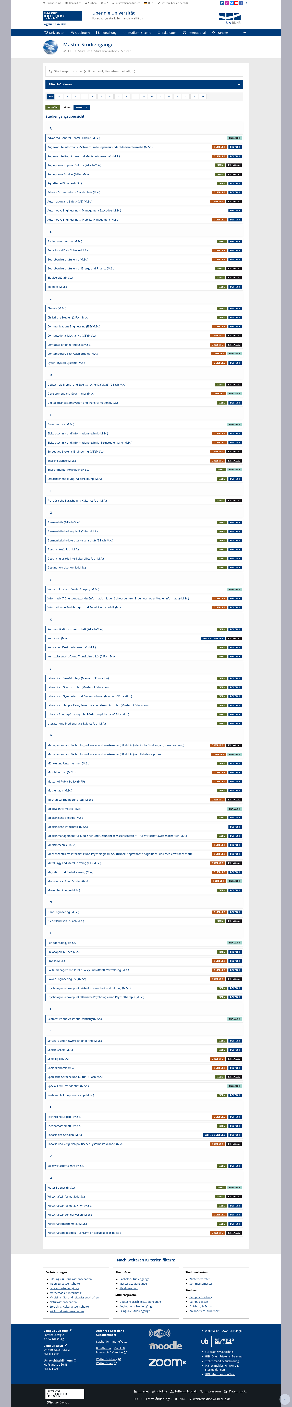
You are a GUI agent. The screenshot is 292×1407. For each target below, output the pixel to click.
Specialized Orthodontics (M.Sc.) (68, 1086)
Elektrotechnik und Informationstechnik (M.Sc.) (77, 433)
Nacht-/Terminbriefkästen (112, 1341)
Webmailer (212, 1331)
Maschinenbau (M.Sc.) (61, 772)
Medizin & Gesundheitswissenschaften (74, 1297)
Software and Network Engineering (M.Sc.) (74, 1041)
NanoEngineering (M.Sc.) (63, 912)
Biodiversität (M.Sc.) (60, 277)
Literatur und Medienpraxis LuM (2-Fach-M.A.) (76, 723)
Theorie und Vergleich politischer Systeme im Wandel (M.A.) (85, 1144)
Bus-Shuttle (103, 1348)
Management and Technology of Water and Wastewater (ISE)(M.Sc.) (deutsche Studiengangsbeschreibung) (115, 745)
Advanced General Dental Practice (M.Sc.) (73, 138)
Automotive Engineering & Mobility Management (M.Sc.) (83, 219)
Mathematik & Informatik (65, 1293)
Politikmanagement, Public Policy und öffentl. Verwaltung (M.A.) (88, 970)
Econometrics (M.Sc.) (60, 424)
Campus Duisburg (200, 1297)
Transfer (222, 32)
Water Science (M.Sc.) (61, 1187)
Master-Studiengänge (133, 1283)
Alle (50, 96)
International (197, 32)
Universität (56, 32)
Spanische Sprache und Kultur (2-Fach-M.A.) (75, 1077)
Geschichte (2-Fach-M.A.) (63, 549)
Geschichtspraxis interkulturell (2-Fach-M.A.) (75, 558)
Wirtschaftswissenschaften (67, 1311)
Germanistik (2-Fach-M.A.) (63, 522)
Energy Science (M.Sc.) (61, 461)
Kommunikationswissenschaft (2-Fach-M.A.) (75, 629)
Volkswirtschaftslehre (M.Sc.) (65, 1166)
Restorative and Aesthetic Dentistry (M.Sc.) (74, 1019)
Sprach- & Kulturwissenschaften (70, 1306)
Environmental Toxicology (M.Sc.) (68, 469)
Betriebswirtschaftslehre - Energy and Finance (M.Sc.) (81, 268)
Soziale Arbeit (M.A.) (60, 1050)
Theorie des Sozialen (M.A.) (64, 1135)
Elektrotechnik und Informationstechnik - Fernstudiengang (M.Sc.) (89, 442)
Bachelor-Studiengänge (134, 1279)
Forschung (109, 32)
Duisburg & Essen (200, 1306)
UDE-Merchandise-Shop (220, 1374)
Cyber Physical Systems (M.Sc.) (66, 363)
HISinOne (211, 1356)
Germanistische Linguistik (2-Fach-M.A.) (72, 531)
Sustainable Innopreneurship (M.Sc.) (70, 1095)
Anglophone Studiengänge (136, 1306)
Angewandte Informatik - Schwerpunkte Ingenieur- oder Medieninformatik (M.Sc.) (100, 147)
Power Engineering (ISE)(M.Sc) (66, 979)
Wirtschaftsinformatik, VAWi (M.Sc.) (69, 1206)
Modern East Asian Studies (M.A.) (68, 881)
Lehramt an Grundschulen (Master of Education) (78, 687)
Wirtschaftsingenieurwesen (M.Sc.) (69, 1214)
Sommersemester (200, 1283)
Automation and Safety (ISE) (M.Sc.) (69, 201)
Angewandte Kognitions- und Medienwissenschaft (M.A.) (83, 156)
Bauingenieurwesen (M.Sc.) (64, 241)
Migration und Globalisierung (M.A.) (70, 872)
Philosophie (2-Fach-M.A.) (63, 952)
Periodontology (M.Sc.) (62, 943)
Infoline (161, 1391)
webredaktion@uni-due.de (212, 1399)
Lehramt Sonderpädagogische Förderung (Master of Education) (88, 714)
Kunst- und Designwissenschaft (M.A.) (71, 647)
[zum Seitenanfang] (284, 1399)
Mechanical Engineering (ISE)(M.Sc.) (70, 799)
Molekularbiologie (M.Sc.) (63, 890)
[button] (73, 3)
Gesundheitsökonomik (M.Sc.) (66, 567)
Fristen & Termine (231, 1356)
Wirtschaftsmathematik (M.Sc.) (67, 1224)
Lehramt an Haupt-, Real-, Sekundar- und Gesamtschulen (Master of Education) (98, 705)
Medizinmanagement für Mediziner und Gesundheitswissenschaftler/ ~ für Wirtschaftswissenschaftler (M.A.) (117, 836)
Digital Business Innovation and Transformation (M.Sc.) (82, 403)
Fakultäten (169, 32)
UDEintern (82, 32)
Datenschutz (238, 1391)
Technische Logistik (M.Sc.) (64, 1117)
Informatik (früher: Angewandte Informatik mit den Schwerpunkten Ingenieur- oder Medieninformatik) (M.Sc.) (118, 598)
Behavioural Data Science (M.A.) (67, 250)
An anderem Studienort (204, 1311)
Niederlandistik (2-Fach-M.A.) (65, 921)
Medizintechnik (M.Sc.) (61, 845)
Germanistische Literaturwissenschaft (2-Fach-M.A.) (80, 540)
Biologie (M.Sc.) (57, 287)
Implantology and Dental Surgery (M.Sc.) (73, 589)
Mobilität (119, 1348)
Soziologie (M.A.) (58, 1059)
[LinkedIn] (222, 3)
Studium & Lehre (139, 32)
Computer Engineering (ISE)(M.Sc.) (69, 345)
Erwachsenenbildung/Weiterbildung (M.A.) (74, 479)
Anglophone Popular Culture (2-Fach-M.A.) (74, 165)
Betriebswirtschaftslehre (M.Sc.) (67, 259)
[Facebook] (241, 3)
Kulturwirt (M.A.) (57, 638)
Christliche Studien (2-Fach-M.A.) (68, 317)
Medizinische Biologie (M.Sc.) (65, 818)
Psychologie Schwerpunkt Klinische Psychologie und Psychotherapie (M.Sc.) (95, 997)
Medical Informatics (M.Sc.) (64, 809)
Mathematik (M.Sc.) (59, 790)
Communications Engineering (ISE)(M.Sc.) (73, 326)
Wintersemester (199, 1279)
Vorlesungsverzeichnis (219, 1352)
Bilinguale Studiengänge (134, 1311)
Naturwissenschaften (63, 1302)
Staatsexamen (128, 1288)
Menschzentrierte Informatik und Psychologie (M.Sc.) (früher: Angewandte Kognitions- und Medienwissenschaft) (119, 854)
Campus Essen (198, 1302)
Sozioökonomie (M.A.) (61, 1068)
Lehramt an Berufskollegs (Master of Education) (78, 678)
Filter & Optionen (60, 84)
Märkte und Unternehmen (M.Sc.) (68, 763)
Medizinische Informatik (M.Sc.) (67, 827)
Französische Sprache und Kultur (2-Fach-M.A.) (77, 500)
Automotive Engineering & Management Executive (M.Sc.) (84, 210)
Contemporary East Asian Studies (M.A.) (72, 354)
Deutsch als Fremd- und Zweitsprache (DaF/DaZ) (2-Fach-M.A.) (86, 384)
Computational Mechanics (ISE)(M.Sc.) (71, 335)
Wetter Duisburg (106, 1359)
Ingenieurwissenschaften (65, 1283)
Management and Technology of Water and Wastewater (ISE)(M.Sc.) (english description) (104, 754)
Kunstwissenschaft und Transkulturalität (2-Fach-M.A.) (81, 656)
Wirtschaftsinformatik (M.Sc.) (66, 1196)
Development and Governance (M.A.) (70, 393)
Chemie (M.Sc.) (56, 308)
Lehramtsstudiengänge (64, 1288)
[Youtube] (236, 3)
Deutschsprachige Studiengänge (140, 1302)
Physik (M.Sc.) (56, 961)
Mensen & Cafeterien (109, 1352)
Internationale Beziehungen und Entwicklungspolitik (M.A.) (85, 607)
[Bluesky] (232, 3)
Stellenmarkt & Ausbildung (222, 1361)
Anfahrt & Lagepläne (110, 1331)
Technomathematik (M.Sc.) (64, 1126)
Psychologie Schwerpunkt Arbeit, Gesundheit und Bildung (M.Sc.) (89, 988)
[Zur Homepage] (62, 18)
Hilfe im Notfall (186, 1391)
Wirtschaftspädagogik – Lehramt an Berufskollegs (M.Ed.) (84, 1233)
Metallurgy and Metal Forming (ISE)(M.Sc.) (74, 863)
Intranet (143, 1391)
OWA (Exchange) (232, 1331)
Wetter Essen (104, 1363)
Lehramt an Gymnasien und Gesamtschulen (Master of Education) (89, 696)
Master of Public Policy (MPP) (66, 781)
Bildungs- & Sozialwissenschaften (71, 1279)
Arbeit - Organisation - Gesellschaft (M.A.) (73, 192)
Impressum (213, 1391)
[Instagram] (227, 3)
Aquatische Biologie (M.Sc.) (64, 183)
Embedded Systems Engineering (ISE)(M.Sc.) (75, 451)
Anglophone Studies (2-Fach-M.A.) (68, 174)
